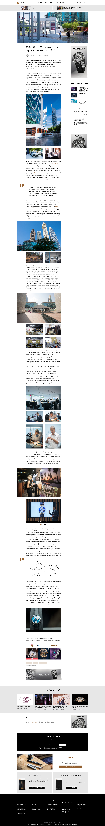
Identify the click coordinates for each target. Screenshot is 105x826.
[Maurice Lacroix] (43, 674)
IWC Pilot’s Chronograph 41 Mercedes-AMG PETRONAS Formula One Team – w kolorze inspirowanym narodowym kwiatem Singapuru (83, 89)
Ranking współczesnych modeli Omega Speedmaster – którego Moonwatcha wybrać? (80, 119)
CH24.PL (20, 2)
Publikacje (33, 787)
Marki (58, 2)
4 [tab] (44, 524)
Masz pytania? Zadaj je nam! (51, 784)
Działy (46, 2)
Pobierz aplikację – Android (66, 794)
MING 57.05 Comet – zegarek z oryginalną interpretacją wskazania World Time (83, 95)
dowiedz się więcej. (68, 824)
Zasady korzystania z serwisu (21, 791)
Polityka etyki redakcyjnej (21, 795)
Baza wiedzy (52, 2)
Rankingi (33, 788)
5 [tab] (45, 524)
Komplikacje (38, 276)
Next (49, 524)
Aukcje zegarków (34, 784)
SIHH (52, 170)
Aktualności (40, 2)
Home (27, 665)
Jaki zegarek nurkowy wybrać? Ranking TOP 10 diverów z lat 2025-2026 (81, 115)
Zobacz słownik (72, 769)
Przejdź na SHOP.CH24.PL (70, 748)
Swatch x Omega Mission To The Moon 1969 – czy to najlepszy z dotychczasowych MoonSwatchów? (81, 128)
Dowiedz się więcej (54, 419)
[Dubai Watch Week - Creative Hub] (43, 510)
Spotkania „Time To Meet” (51, 791)
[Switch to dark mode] (81, 2)
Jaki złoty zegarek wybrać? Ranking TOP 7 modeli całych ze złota (80, 112)
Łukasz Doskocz (32, 55)
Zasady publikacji (19, 796)
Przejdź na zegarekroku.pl (37, 769)
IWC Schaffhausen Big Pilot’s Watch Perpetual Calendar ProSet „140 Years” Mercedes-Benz (81, 123)
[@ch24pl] (32, 645)
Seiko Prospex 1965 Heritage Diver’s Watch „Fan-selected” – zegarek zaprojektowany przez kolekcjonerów (83, 101)
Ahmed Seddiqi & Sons (55, 163)
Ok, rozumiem (75, 824)
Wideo (33, 792)
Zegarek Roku (49, 792)
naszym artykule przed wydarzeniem (40, 172)
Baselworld (46, 170)
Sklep (63, 2)
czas (27, 539)
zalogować (35, 722)
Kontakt (18, 788)
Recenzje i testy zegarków (36, 791)
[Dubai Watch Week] (43, 620)
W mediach (18, 787)
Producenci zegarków (32, 665)
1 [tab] (40, 524)
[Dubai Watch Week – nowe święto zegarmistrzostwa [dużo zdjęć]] (52, 27)
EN (87, 2)
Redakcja (18, 784)
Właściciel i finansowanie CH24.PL (22, 792)
